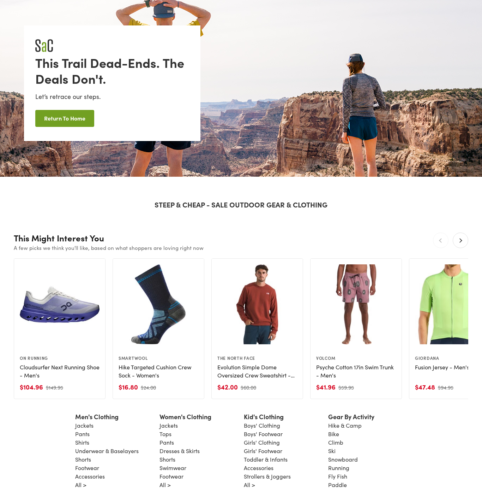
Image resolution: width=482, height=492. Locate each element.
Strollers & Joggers (267, 476)
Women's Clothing (185, 416)
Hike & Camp (345, 425)
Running (338, 468)
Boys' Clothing (262, 425)
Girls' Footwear (263, 451)
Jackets (84, 425)
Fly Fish (337, 476)
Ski (332, 451)
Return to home (64, 118)
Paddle (337, 484)
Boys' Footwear (263, 434)
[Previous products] (440, 240)
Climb (335, 442)
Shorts (83, 459)
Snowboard (343, 459)
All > (80, 484)
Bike (333, 434)
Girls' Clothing (262, 442)
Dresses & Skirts (179, 451)
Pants (82, 434)
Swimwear (172, 468)
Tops (165, 434)
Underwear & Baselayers (107, 451)
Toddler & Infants (266, 459)
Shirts (82, 442)
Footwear (87, 468)
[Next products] (460, 240)
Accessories (90, 476)
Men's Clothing (97, 416)
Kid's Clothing (264, 416)
